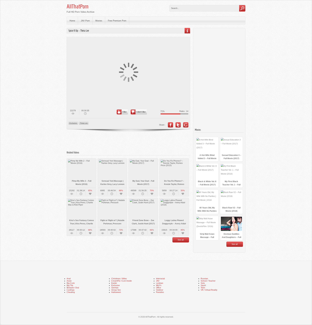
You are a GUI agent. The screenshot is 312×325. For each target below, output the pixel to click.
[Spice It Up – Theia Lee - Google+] (185, 124)
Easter (114, 283)
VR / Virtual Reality (209, 290)
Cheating (71, 292)
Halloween (116, 292)
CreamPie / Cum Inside (121, 281)
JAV (157, 281)
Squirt (203, 285)
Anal (69, 278)
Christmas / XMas (119, 278)
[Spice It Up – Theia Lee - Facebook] (170, 124)
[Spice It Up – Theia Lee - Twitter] (178, 124)
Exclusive (73, 123)
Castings (70, 290)
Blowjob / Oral (73, 288)
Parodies (160, 292)
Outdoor (159, 290)
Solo (203, 283)
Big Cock (71, 283)
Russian (204, 278)
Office (158, 288)
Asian (69, 281)
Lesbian (159, 283)
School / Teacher (208, 281)
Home (72, 20)
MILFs (158, 285)
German (114, 288)
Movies (98, 20)
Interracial (160, 278)
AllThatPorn (77, 6)
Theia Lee (84, 123)
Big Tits (70, 285)
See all (181, 240)
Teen (203, 288)
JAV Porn (85, 20)
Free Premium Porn (117, 20)
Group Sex (116, 290)
